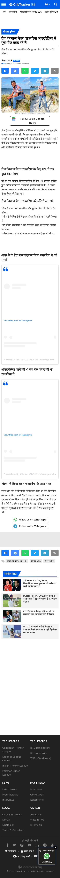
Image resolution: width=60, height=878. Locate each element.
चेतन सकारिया (49, 561)
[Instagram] (21, 845)
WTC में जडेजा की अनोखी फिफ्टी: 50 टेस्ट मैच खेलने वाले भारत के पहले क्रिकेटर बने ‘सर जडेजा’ (40, 629)
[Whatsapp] (25, 71)
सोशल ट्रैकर (9, 31)
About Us (35, 814)
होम (4, 12)
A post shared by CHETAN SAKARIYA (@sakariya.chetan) (30, 360)
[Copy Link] (55, 71)
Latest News (9, 789)
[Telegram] (45, 71)
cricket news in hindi (17, 561)
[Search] (55, 4)
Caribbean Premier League (13, 749)
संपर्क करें (11, 851)
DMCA (6, 819)
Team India (36, 561)
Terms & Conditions (13, 830)
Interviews (8, 799)
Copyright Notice (12, 814)
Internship (36, 824)
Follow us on (32, 121)
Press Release (10, 794)
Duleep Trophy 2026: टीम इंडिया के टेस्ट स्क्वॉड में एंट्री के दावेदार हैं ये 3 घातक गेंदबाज (40, 599)
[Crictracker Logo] (22, 4)
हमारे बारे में (28, 851)
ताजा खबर (13, 12)
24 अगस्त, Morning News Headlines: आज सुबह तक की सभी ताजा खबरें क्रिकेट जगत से (39, 583)
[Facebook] (5, 71)
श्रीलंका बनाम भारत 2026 (31, 12)
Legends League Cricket (11, 758)
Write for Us (37, 819)
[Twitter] (35, 71)
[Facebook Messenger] (15, 71)
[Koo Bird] (52, 845)
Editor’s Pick (37, 799)
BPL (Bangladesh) (40, 747)
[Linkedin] (37, 845)
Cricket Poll (37, 794)
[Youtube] (29, 845)
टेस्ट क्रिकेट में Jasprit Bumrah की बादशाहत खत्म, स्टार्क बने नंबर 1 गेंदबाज (38, 613)
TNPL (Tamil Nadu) (40, 758)
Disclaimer (8, 824)
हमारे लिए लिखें (23, 856)
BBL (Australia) (38, 753)
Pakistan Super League (11, 772)
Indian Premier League (15, 765)
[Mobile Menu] (3, 4)
